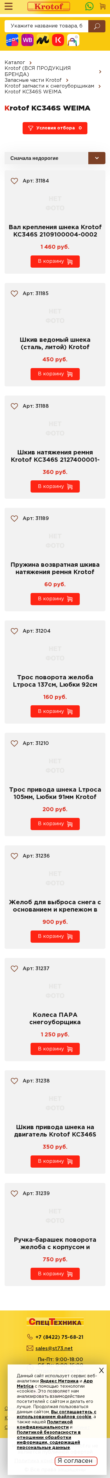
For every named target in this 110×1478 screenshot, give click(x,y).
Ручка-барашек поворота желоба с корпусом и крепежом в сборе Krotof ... (55, 1247)
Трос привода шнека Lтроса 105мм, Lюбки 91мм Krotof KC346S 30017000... (55, 797)
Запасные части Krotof (33, 80)
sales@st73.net (54, 1348)
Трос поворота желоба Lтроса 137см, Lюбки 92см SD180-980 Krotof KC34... (55, 685)
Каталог (15, 62)
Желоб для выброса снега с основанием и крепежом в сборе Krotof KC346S (55, 910)
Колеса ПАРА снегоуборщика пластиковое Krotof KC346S (55, 1022)
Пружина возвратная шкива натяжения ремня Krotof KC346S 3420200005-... (55, 572)
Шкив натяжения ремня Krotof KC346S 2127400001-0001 (55, 460)
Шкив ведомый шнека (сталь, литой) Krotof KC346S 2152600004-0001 (55, 347)
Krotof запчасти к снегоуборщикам (49, 86)
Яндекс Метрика (59, 1381)
